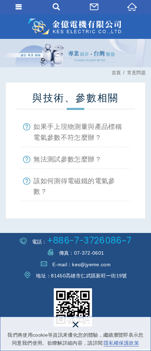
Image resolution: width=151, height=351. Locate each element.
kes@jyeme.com (91, 264)
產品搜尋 (57, 7)
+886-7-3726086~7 (89, 240)
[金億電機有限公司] (75, 26)
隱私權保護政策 (121, 343)
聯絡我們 (94, 7)
